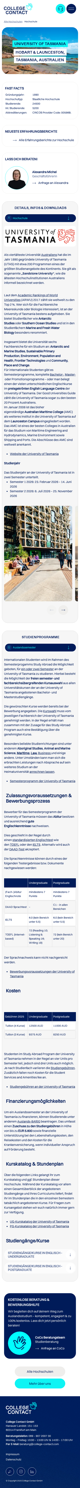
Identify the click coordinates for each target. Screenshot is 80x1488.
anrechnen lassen (42, 772)
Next (63, 610)
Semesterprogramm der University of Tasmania (42, 781)
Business (44, 753)
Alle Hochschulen (13, 21)
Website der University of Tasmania (34, 454)
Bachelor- (56, 374)
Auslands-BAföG (28, 1121)
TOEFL (14, 844)
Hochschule (30, 21)
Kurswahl (49, 711)
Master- (70, 374)
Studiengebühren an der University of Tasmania (42, 1086)
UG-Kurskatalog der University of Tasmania (39, 1221)
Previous (52, 610)
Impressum (12, 1454)
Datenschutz (13, 1459)
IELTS (36, 844)
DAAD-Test (16, 849)
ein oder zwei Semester (37, 669)
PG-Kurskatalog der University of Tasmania (39, 1226)
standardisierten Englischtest (32, 840)
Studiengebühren (63, 1068)
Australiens (49, 255)
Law (34, 753)
